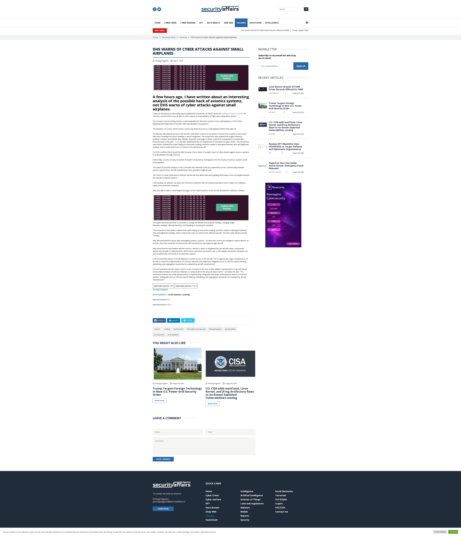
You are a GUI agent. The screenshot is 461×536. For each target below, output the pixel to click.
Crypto (279, 503)
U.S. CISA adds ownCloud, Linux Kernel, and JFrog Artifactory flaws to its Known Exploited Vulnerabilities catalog (230, 393)
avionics (157, 329)
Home (157, 22)
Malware (245, 507)
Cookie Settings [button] (440, 532)
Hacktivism (255, 22)
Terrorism (280, 495)
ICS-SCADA (281, 499)
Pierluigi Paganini (161, 61)
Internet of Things (250, 499)
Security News (159, 335)
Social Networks (284, 491)
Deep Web (228, 22)
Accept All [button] (453, 532)
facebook (160, 320)
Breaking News (169, 37)
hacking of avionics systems (232, 113)
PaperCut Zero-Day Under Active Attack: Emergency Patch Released (286, 166)
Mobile (244, 511)
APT (201, 22)
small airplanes (173, 335)
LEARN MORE (163, 509)
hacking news (179, 329)
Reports (244, 515)
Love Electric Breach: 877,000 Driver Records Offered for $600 (253, 30)
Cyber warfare (187, 22)
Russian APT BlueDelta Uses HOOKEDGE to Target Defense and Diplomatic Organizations (285, 146)
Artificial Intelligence (251, 495)
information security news (196, 329)
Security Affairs (230, 329)
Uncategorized (275, 172)
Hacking (241, 22)
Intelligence (272, 22)
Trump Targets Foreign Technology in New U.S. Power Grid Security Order (177, 391)
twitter (189, 320)
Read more (159, 400)
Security (272, 112)
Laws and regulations (252, 503)
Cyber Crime (170, 22)
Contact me (281, 511)
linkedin (175, 320)
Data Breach (213, 22)
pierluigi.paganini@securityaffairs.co (169, 501)
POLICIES (280, 507)
